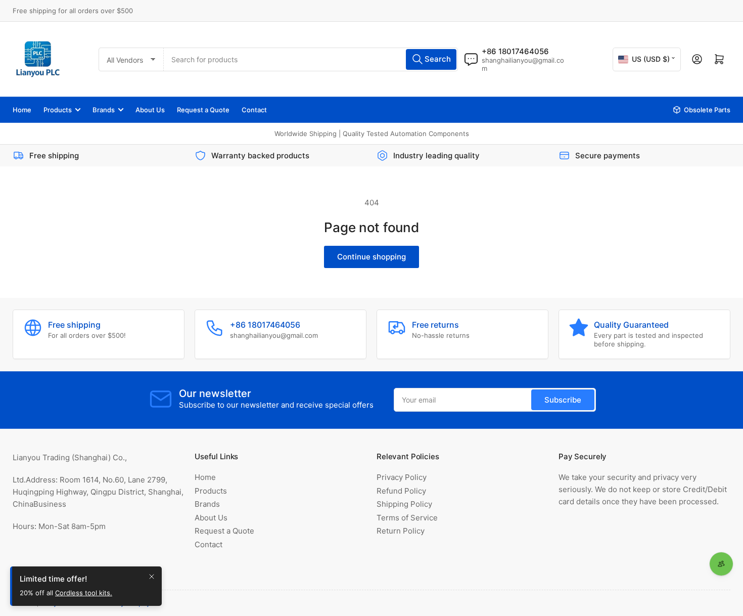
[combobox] (311, 59)
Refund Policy (401, 491)
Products (57, 110)
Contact (254, 110)
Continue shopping (371, 256)
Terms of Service (407, 517)
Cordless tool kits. (83, 593)
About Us (150, 110)
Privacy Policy (402, 477)
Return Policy (401, 531)
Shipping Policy (404, 504)
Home (22, 110)
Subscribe (562, 400)
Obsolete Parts (707, 110)
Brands (103, 110)
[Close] (152, 576)
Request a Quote (203, 110)
